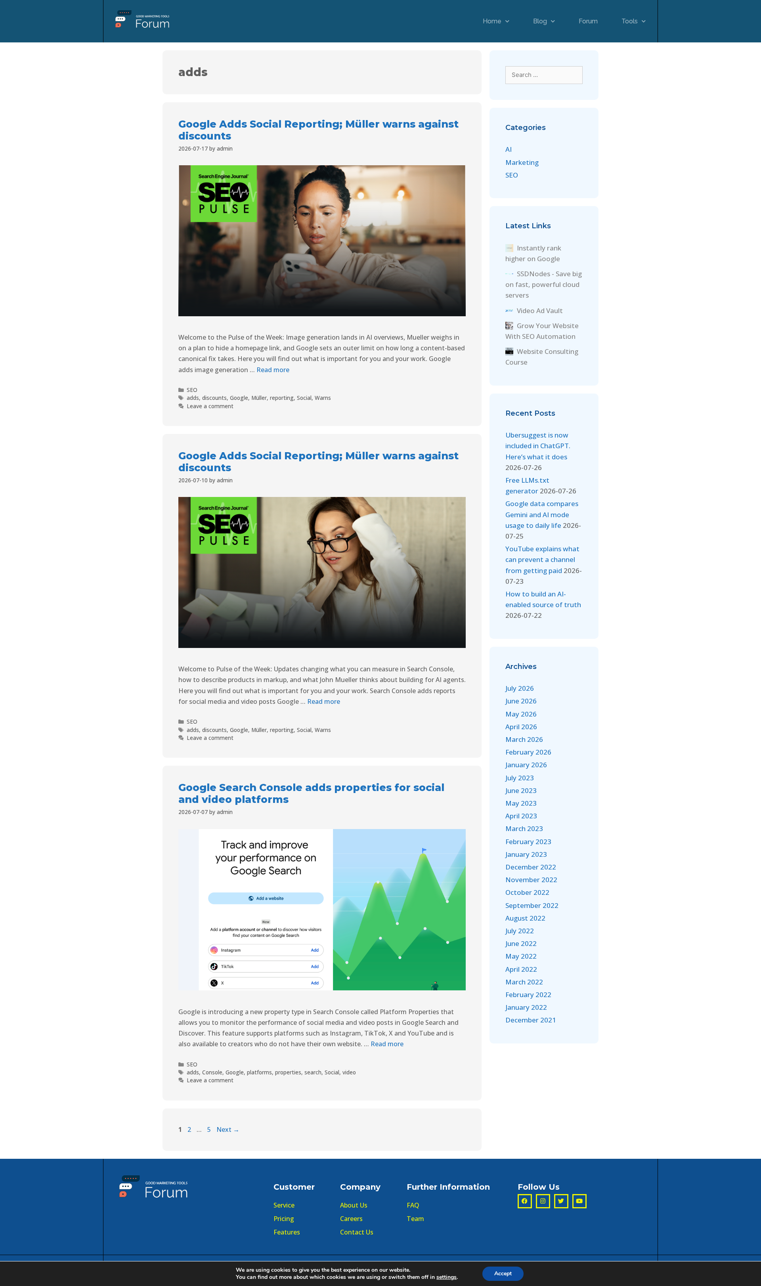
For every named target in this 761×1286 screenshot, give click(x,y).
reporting (282, 397)
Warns (323, 397)
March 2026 (524, 739)
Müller (259, 397)
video (349, 1072)
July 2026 (519, 688)
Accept (503, 1273)
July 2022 (519, 930)
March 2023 (524, 828)
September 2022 (531, 905)
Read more (272, 369)
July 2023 (519, 777)
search (312, 1072)
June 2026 (521, 700)
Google (239, 397)
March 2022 (524, 981)
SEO (192, 390)
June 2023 (521, 790)
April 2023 (521, 815)
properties (288, 1072)
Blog (540, 21)
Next (227, 1129)
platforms (259, 1072)
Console (212, 1072)
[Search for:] (544, 74)
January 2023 (526, 854)
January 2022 (526, 1007)
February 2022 (528, 994)
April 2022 (521, 969)
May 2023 (521, 803)
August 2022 (525, 918)
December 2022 (530, 866)
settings (446, 1277)
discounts (214, 397)
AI (508, 149)
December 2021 (530, 1019)
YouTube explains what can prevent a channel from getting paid (542, 559)
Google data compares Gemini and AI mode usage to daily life (541, 514)
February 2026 (528, 752)
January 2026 (526, 764)
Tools (629, 21)
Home (492, 21)
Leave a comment (210, 406)
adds (193, 397)
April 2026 (521, 726)
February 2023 (528, 841)
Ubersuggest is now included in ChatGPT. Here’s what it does (537, 445)
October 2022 (527, 892)
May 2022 (521, 956)
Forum (588, 21)
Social (304, 397)
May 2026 (521, 713)
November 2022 (531, 879)
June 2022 (521, 943)
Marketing (522, 162)
